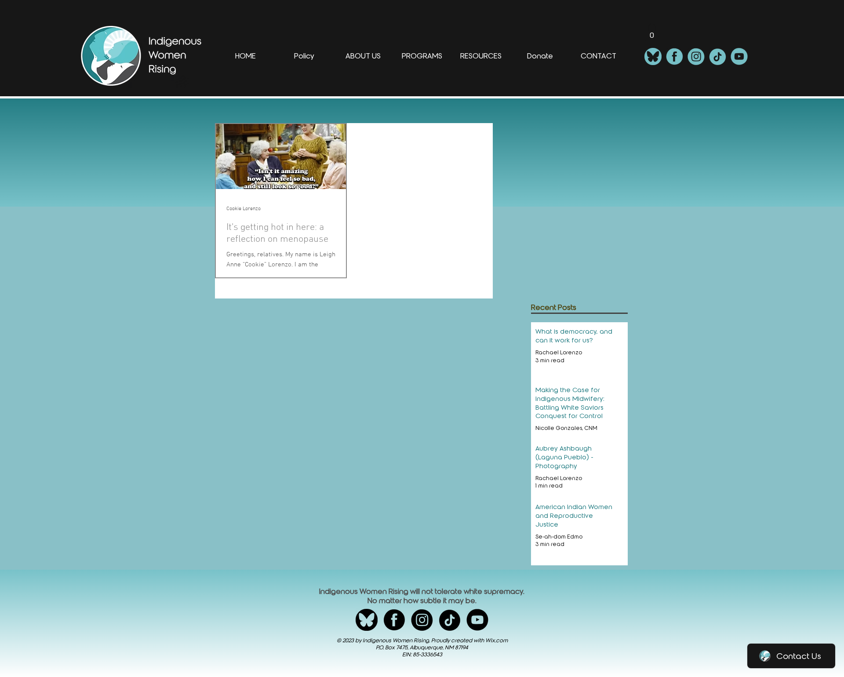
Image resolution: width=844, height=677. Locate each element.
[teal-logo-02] (674, 56)
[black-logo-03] (422, 620)
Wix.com (496, 640)
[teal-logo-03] (696, 56)
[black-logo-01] (367, 620)
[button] (651, 32)
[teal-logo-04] (717, 56)
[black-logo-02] (394, 620)
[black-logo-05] (477, 620)
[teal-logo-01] (653, 56)
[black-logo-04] (450, 620)
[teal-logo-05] (739, 56)
